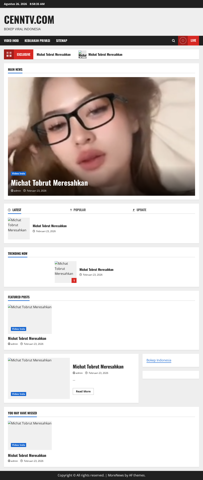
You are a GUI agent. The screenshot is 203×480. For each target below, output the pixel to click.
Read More (85, 392)
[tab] (39, 211)
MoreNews (116, 475)
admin (17, 190)
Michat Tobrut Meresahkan (52, 54)
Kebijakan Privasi (37, 40)
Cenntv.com (29, 19)
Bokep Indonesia (159, 360)
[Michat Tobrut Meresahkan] (101, 136)
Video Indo (11, 40)
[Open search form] (173, 40)
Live (193, 40)
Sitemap (61, 40)
